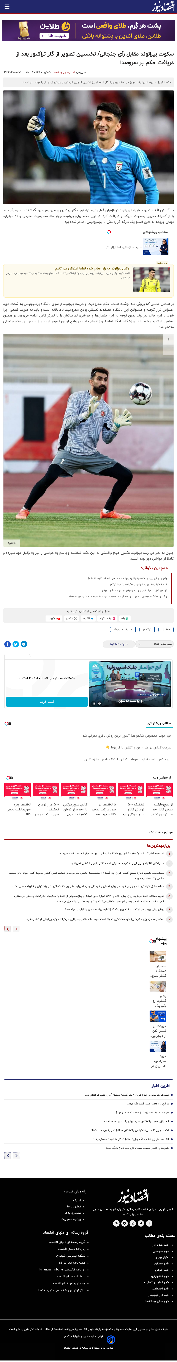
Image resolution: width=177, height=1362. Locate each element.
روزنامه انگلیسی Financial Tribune (62, 1270)
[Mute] (99, 703)
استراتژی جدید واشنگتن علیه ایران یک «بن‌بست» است (136, 1121)
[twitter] (141, 1224)
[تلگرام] (24, 644)
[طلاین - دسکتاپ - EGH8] (88, 30)
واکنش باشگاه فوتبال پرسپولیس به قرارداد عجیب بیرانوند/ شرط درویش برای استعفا (118, 597)
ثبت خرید (47, 701)
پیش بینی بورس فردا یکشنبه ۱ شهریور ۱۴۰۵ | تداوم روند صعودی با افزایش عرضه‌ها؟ (114, 909)
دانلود (12, 543)
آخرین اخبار (161, 1085)
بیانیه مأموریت (71, 1219)
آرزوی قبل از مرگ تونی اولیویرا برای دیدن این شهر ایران (134, 591)
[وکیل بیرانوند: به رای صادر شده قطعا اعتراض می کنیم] (151, 279)
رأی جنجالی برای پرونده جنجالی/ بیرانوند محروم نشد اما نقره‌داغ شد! (127, 579)
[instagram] (133, 1224)
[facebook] (149, 1224)
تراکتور (147, 630)
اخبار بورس (162, 1257)
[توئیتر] (16, 644)
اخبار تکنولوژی (160, 1276)
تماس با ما (74, 1207)
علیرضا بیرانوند (122, 630)
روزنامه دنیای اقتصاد (71, 1249)
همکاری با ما (73, 1213)
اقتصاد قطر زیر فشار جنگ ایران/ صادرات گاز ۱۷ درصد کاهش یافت (131, 1139)
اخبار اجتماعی (160, 1289)
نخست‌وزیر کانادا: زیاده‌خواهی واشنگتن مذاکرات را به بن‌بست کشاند (129, 1130)
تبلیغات (76, 1200)
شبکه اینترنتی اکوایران (70, 1256)
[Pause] (93, 703)
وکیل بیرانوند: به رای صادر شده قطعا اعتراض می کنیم (92, 268)
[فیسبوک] (7, 644)
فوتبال (166, 630)
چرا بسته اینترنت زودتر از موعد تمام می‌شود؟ (142, 1113)
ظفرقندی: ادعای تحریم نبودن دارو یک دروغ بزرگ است (137, 1148)
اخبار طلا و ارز (160, 1245)
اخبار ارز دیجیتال (158, 1295)
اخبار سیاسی (161, 1251)
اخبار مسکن (161, 1264)
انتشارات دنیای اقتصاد (70, 1277)
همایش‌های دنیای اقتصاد (68, 1283)
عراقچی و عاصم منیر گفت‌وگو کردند (148, 1104)
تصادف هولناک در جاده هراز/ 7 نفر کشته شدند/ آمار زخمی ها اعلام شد (127, 1095)
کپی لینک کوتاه (163, 644)
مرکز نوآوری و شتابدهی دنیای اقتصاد (61, 1290)
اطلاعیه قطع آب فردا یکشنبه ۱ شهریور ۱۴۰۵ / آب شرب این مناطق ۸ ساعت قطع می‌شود (111, 854)
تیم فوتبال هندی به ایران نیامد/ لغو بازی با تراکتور (137, 585)
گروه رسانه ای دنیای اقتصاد (67, 1242)
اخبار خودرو (162, 1270)
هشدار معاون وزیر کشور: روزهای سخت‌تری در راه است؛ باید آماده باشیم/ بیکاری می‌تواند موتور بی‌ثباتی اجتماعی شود (95, 919)
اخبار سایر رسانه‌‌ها (157, 1301)
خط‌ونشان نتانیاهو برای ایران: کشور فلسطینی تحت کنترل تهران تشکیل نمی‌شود (117, 863)
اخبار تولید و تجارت (156, 1282)
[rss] (116, 1224)
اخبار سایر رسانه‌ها (64, 72)
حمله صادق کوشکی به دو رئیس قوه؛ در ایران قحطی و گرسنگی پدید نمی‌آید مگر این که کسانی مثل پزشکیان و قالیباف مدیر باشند (88, 886)
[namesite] (163, 6)
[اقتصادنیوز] (133, 1196)
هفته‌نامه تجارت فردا (71, 1263)
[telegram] (124, 1224)
